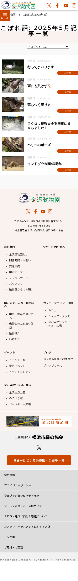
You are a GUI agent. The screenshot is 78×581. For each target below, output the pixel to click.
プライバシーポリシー (17, 485)
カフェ (52, 310)
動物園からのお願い (21, 289)
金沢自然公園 (17, 392)
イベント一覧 (17, 360)
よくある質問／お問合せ (58, 359)
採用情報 (9, 475)
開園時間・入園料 (20, 260)
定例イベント (17, 366)
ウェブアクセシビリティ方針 (21, 495)
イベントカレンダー (21, 372)
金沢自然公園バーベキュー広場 (60, 324)
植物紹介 (14, 339)
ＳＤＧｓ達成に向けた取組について (25, 516)
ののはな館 (16, 398)
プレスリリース (52, 365)
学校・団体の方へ (54, 247)
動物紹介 (14, 333)
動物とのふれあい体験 (21, 325)
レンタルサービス (20, 278)
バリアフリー (17, 284)
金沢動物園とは (18, 254)
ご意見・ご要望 (13, 547)
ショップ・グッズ (59, 316)
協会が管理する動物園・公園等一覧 (38, 460)
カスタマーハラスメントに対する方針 (27, 527)
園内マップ (16, 272)
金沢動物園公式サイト (18, 6)
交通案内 (14, 266)
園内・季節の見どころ (21, 316)
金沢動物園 (39, 198)
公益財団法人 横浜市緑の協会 (39, 437)
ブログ (47, 352)
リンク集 (9, 537)
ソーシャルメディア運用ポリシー (24, 506)
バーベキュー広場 (20, 404)
